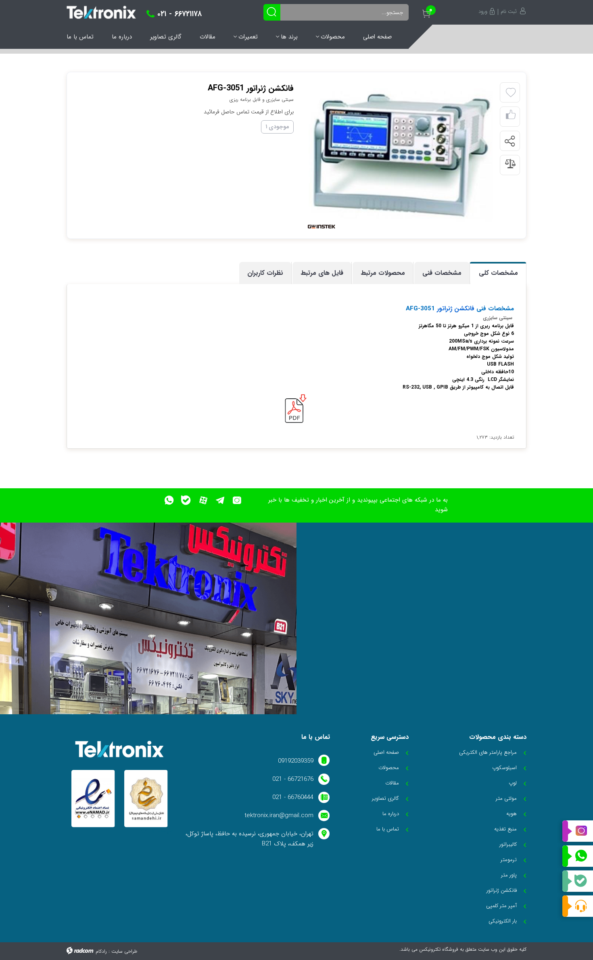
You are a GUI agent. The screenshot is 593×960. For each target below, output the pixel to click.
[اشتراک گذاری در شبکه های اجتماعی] (509, 141)
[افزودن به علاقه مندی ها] (511, 93)
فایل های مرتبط (322, 273)
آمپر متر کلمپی (501, 905)
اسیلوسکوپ (504, 767)
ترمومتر (509, 859)
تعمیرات (248, 37)
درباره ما (122, 37)
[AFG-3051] (400, 155)
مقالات (207, 37)
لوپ (513, 783)
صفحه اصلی (377, 37)
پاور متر (509, 875)
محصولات (333, 37)
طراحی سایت (124, 951)
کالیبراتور (508, 844)
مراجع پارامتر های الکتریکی (488, 752)
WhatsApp (577, 856)
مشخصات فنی (441, 273)
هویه (511, 813)
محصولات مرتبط (383, 273)
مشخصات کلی (498, 273)
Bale (577, 881)
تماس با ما (80, 37)
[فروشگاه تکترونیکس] (101, 12)
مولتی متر (506, 798)
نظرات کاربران (265, 273)
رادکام (101, 951)
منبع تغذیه (505, 829)
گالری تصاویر (166, 37)
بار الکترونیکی (503, 921)
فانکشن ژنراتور (454, 309)
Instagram (577, 831)
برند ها (289, 37)
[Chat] (577, 906)
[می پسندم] (511, 117)
